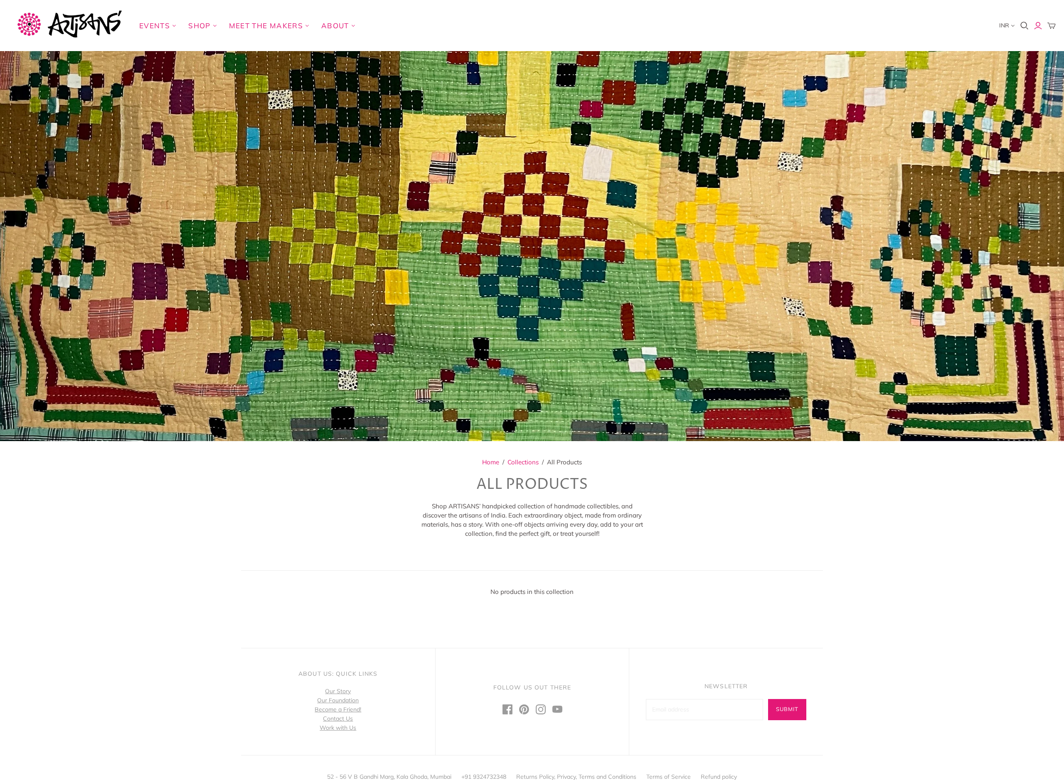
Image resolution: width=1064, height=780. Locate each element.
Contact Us (338, 718)
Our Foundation (338, 700)
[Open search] (1024, 26)
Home (490, 462)
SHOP (199, 25)
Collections (523, 462)
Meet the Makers (266, 25)
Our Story (338, 691)
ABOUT (335, 25)
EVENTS (154, 25)
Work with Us (338, 727)
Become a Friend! (338, 709)
